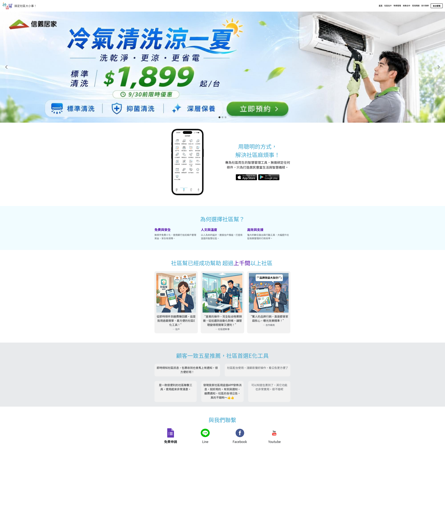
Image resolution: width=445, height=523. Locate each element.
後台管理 (436, 5)
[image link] (246, 177)
